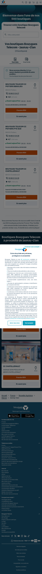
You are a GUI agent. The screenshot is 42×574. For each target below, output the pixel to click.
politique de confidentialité (17, 318)
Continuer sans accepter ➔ (33, 247)
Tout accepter (29, 323)
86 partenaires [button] (25, 259)
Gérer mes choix (15, 323)
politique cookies (30, 318)
